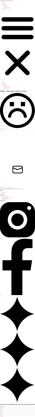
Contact (3, 9)
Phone (1, 409)
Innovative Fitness (7, 7)
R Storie (5, 6)
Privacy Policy (21, 188)
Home (3, 1)
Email (1, 412)
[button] (17, 45)
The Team (3, 2)
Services (3, 3)
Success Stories (4, 4)
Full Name (1, 406)
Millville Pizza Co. (7, 8)
